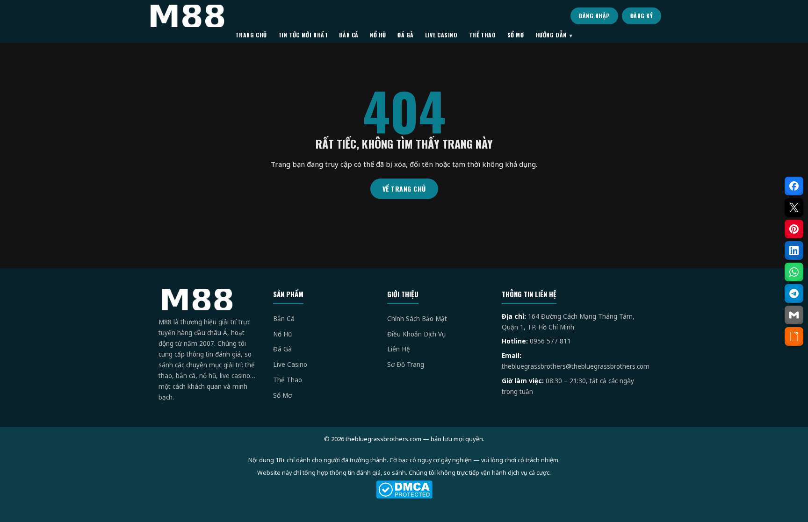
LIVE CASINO (441, 35)
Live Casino (290, 364)
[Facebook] (794, 186)
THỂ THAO (482, 35)
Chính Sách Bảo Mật (417, 319)
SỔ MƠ (515, 35)
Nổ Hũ (282, 334)
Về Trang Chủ (404, 188)
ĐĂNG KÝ (641, 16)
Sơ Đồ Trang (405, 364)
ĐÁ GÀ (405, 35)
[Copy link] (794, 336)
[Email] (794, 315)
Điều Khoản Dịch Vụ (416, 334)
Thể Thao (287, 380)
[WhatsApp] (794, 272)
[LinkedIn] (794, 250)
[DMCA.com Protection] (404, 489)
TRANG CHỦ (251, 35)
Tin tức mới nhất (303, 35)
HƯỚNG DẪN (551, 35)
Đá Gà (282, 349)
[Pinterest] (794, 229)
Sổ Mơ (282, 395)
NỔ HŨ (378, 35)
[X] (794, 207)
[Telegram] (794, 293)
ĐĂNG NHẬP (594, 16)
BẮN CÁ (349, 35)
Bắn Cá (284, 319)
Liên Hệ (398, 349)
